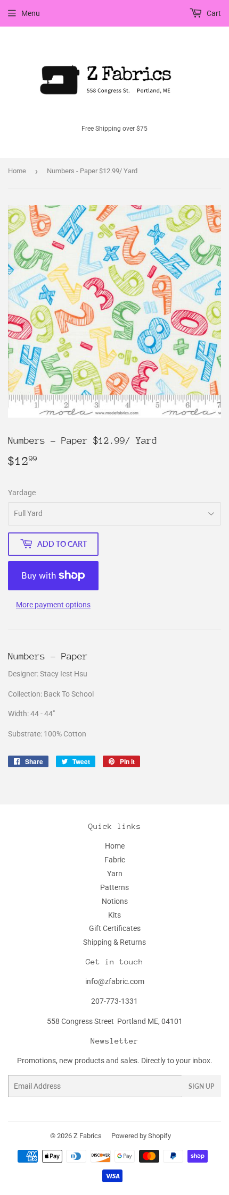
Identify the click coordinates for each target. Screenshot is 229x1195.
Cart (213, 13)
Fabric (114, 859)
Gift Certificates (115, 928)
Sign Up (201, 1086)
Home (17, 171)
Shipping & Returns (114, 942)
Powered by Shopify (141, 1136)
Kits (114, 915)
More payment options (53, 604)
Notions (115, 901)
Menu (30, 13)
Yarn (114, 873)
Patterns (114, 887)
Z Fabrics (87, 1136)
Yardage (22, 492)
